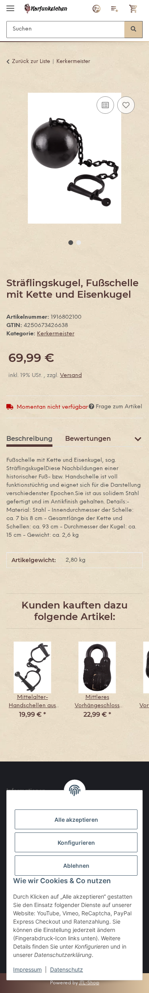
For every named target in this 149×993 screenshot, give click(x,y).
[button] (96, 9)
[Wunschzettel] (115, 9)
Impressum (27, 969)
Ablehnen (76, 865)
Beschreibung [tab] (29, 438)
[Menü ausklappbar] (10, 5)
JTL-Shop (89, 982)
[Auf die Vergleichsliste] (105, 105)
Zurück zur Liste (31, 61)
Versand (71, 376)
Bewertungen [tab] (88, 438)
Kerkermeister (55, 334)
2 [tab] (78, 242)
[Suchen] (133, 29)
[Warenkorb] (133, 9)
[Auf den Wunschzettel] (126, 105)
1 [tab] (70, 242)
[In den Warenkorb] (12, 85)
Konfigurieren (76, 842)
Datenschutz (66, 969)
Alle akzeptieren (76, 819)
